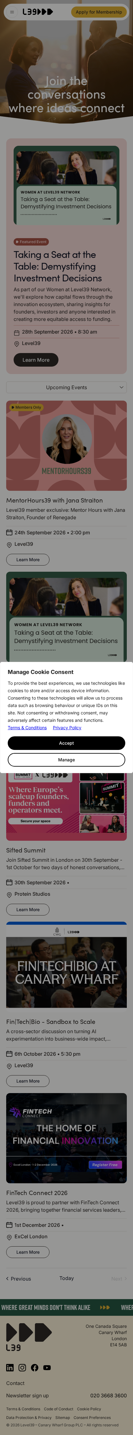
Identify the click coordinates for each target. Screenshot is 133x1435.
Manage (66, 759)
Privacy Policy (67, 727)
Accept (66, 743)
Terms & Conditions (27, 727)
